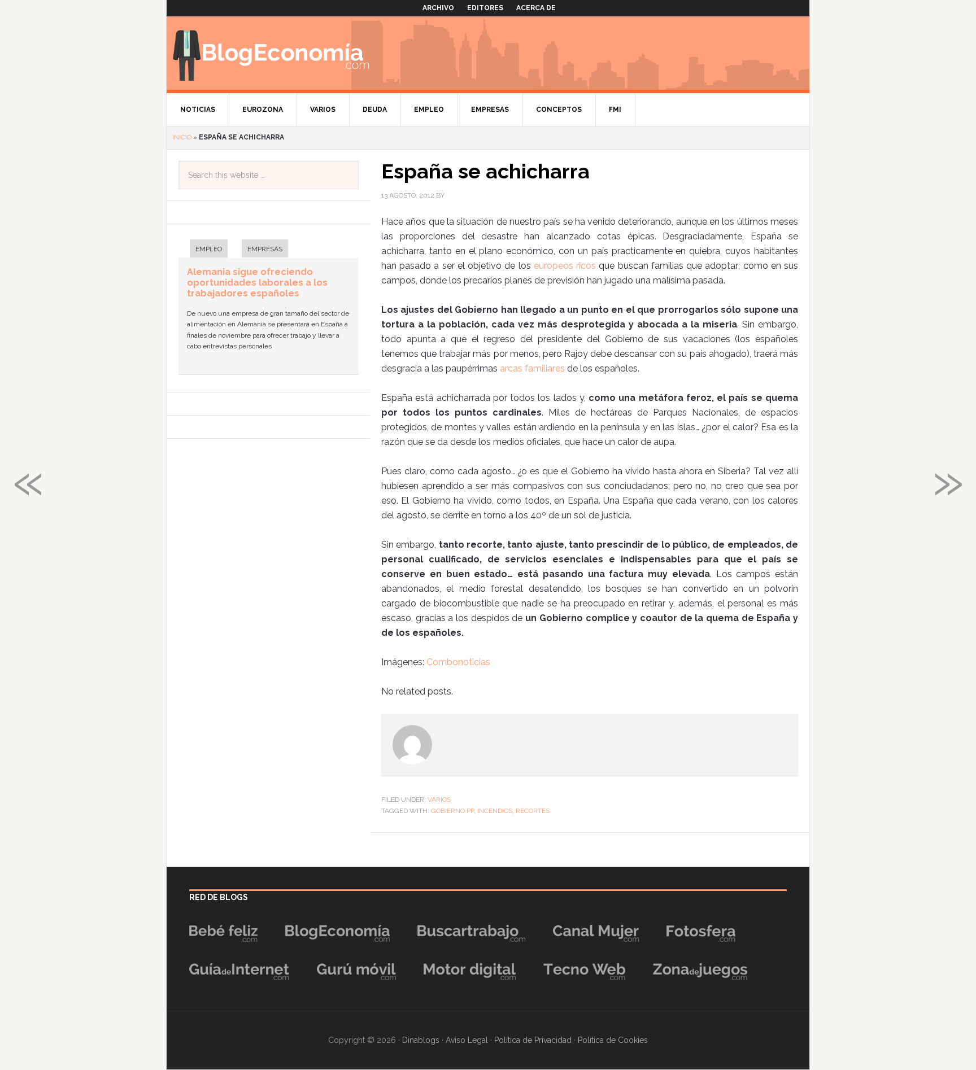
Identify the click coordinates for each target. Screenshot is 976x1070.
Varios (439, 799)
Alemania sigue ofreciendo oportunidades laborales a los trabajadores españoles (257, 283)
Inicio (181, 137)
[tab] (203, 250)
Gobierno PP (452, 811)
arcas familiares (532, 368)
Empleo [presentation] (208, 249)
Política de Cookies (613, 1040)
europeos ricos (565, 265)
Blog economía (271, 53)
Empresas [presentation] (264, 249)
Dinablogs (420, 1040)
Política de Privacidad (533, 1040)
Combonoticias (458, 662)
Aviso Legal (467, 1040)
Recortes (533, 811)
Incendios (494, 811)
